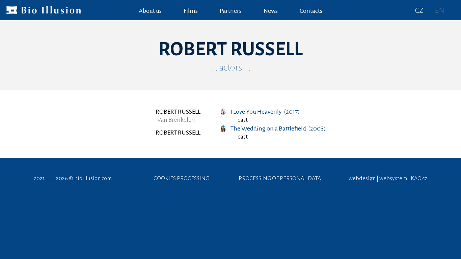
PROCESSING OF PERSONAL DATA (280, 178)
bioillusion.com (93, 178)
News (271, 10)
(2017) (265, 111)
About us (150, 10)
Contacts (311, 10)
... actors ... (231, 67)
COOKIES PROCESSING (181, 178)
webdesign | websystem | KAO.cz (388, 178)
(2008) (278, 128)
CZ (419, 10)
